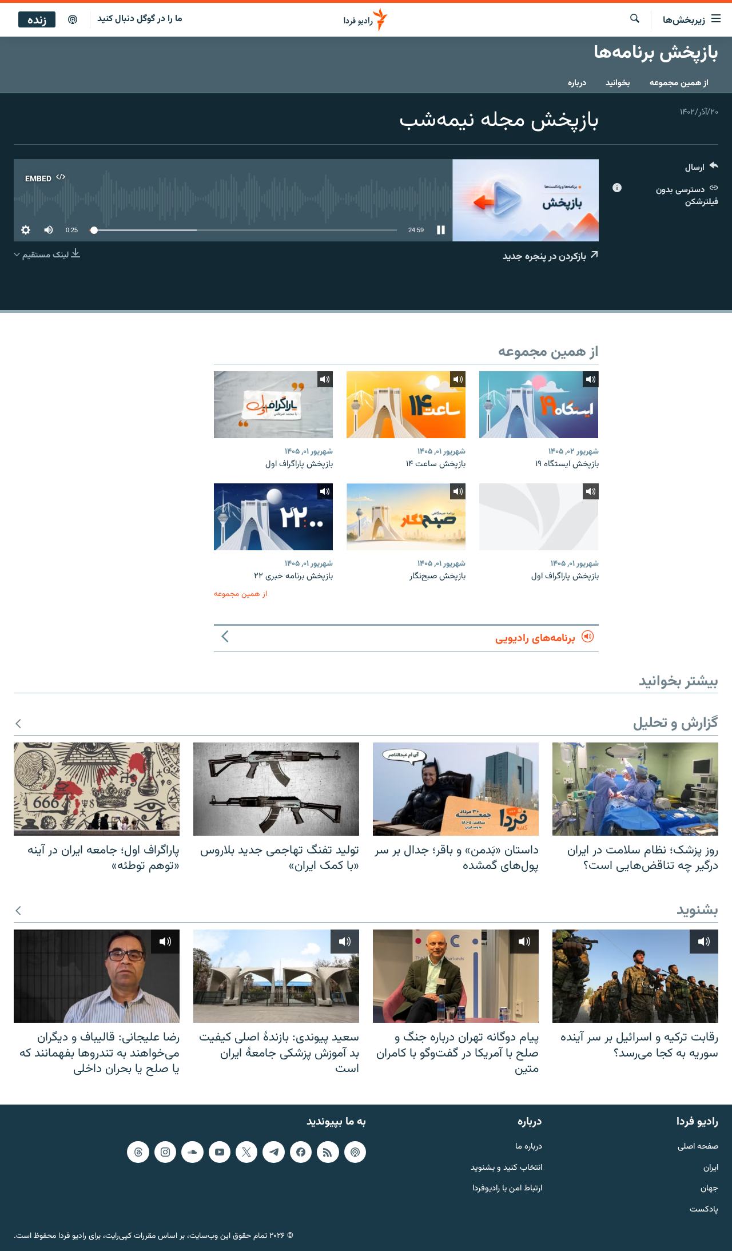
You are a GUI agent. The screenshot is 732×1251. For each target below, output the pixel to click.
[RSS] (328, 1152)
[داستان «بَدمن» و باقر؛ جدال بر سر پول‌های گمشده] (456, 789)
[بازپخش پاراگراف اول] (273, 404)
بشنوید (697, 911)
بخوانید (618, 83)
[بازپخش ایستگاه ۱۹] (538, 404)
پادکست (704, 1210)
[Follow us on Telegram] (273, 1152)
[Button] (701, 170)
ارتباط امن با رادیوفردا (507, 1189)
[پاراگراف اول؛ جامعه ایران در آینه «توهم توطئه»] (97, 789)
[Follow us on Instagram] (165, 1152)
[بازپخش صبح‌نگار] (406, 516)
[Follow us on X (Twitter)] (246, 1152)
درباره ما (528, 1147)
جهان (709, 1189)
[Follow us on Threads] (138, 1152)
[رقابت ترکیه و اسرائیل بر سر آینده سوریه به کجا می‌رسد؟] (635, 976)
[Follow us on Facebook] (301, 1152)
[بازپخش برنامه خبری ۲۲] (273, 516)
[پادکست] (72, 20)
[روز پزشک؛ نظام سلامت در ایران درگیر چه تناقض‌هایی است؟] (635, 789)
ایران (710, 1168)
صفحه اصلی (698, 1147)
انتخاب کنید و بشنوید (506, 1168)
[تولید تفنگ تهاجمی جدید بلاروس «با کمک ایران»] (276, 789)
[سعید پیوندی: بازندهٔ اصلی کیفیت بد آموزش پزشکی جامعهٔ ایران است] (276, 976)
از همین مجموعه (679, 83)
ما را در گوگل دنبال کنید (139, 19)
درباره (577, 83)
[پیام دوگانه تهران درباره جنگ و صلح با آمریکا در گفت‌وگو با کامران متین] (456, 976)
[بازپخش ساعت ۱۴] (406, 404)
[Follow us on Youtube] (219, 1152)
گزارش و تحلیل (675, 724)
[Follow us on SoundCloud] (192, 1152)
